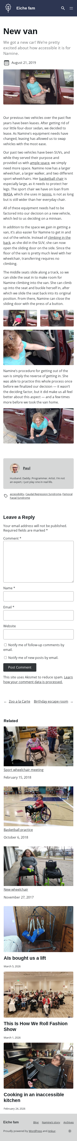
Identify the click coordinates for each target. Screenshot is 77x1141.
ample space (39, 163)
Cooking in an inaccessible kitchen (34, 1097)
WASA (7, 194)
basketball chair (51, 178)
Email (8, 607)
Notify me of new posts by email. (33, 657)
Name (9, 588)
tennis (47, 194)
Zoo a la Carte (19, 701)
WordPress (35, 1131)
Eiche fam (25, 8)
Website (9, 626)
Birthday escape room (51, 701)
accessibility (17, 494)
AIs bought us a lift (25, 958)
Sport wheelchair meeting (24, 770)
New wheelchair (16, 889)
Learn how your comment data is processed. (38, 679)
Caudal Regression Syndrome (43, 494)
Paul (26, 468)
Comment (12, 538)
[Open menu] (63, 8)
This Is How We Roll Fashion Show (36, 1026)
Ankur (51, 1131)
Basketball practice (18, 829)
